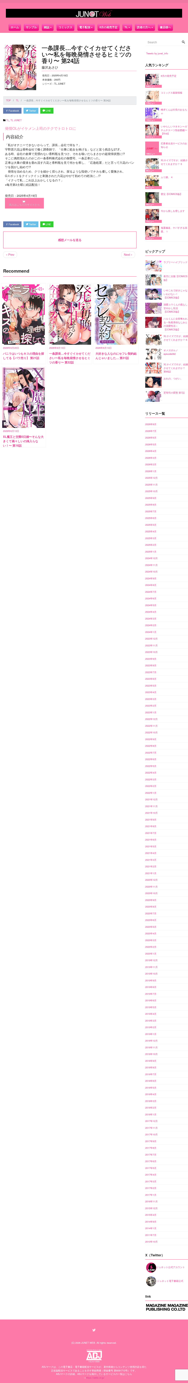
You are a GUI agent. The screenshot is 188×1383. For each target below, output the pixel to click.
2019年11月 (151, 967)
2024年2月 (150, 625)
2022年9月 (150, 739)
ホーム (15, 27)
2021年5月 (150, 846)
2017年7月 (150, 1154)
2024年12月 (151, 558)
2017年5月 (150, 1168)
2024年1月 (150, 632)
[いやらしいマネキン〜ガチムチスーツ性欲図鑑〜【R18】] (153, 131)
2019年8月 (150, 987)
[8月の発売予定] (153, 81)
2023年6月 (150, 678)
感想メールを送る (70, 240)
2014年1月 (150, 1228)
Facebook (13, 110)
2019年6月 (150, 1000)
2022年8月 (150, 745)
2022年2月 (150, 786)
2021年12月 (151, 799)
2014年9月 (150, 1221)
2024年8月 (150, 585)
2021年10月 (151, 812)
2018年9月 (150, 1060)
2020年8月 (150, 906)
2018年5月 (150, 1087)
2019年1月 (150, 1034)
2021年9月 (150, 819)
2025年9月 (150, 498)
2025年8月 (150, 504)
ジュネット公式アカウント (170, 1267)
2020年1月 (150, 953)
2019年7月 (150, 993)
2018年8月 (150, 1067)
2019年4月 (150, 1013)
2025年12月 (151, 477)
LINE (48, 110)
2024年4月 (150, 611)
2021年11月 (151, 806)
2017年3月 (150, 1181)
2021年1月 (150, 873)
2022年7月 (150, 752)
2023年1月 (150, 712)
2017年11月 (151, 1127)
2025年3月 (150, 538)
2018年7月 (150, 1074)
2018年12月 (151, 1040)
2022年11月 (151, 725)
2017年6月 (150, 1161)
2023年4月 (150, 692)
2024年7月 (150, 591)
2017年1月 (150, 1194)
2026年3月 (150, 457)
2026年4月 (150, 451)
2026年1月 (150, 471)
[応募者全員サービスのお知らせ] (153, 148)
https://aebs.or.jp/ (95, 1377)
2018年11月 (151, 1047)
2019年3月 (150, 1020)
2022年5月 (150, 766)
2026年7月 (150, 431)
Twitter (32, 110)
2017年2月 (150, 1188)
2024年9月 (150, 578)
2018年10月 (151, 1054)
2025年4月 (150, 531)
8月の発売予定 (109, 27)
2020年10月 (151, 893)
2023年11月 (151, 645)
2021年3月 (150, 859)
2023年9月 (150, 658)
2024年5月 (150, 605)
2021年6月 (150, 839)
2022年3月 (150, 779)
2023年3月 (150, 699)
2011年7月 (150, 1235)
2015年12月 (151, 1208)
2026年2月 (150, 464)
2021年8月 (150, 826)
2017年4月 (150, 1174)
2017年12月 (151, 1121)
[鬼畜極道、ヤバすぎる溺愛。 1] (153, 233)
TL (126, 27)
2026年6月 (150, 437)
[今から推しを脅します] (153, 216)
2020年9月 (150, 900)
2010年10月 (151, 1241)
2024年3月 (150, 618)
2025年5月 (150, 524)
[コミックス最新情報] (153, 97)
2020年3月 (150, 940)
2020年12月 (151, 879)
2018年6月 (150, 1080)
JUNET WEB (88, 1342)
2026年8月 (150, 424)
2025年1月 (150, 551)
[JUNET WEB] (94, 13)
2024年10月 (151, 571)
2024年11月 (151, 565)
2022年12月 (151, 719)
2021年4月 (150, 853)
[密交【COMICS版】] (153, 199)
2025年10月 (151, 491)
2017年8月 (150, 1148)
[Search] (183, 42)
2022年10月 (151, 732)
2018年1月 (150, 1114)
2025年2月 (150, 544)
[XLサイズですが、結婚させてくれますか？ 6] (153, 165)
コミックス (65, 27)
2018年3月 (150, 1101)
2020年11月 (151, 886)
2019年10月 (151, 973)
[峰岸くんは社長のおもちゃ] (153, 114)
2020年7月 (150, 913)
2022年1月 (150, 792)
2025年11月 (151, 484)
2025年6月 (150, 518)
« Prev (10, 254)
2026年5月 (150, 444)
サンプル (31, 27)
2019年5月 (150, 1007)
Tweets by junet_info (157, 53)
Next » (128, 254)
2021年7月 (150, 833)
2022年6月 (150, 759)
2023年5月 (150, 685)
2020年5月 (150, 926)
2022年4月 (150, 772)
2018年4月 (150, 1094)
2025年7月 (150, 511)
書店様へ (165, 27)
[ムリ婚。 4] (153, 182)
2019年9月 (150, 980)
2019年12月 (151, 960)
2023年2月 (150, 705)
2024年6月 (150, 598)
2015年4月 (150, 1215)
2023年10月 (151, 652)
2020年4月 (150, 933)
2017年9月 (150, 1141)
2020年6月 (150, 920)
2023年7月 (150, 672)
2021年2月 (150, 866)
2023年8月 (150, 665)
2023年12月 (151, 638)
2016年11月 (151, 1201)
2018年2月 (150, 1107)
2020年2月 (150, 946)
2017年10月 (151, 1134)
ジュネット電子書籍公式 (169, 1281)
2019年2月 (150, 1027)
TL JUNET (16, 120)
